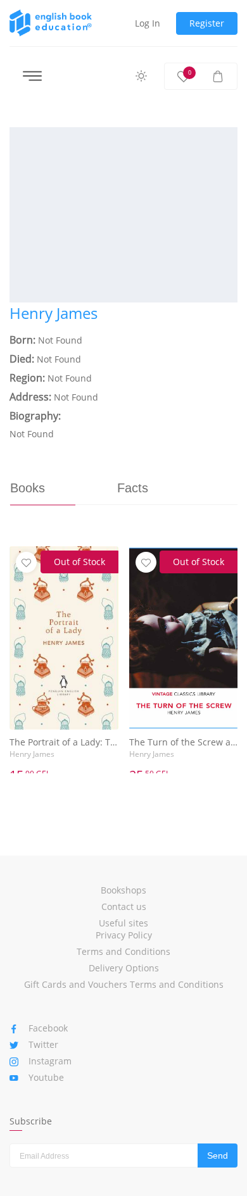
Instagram (50, 1061)
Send (217, 1155)
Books (27, 488)
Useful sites (123, 923)
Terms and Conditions (123, 951)
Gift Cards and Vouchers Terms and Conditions (124, 984)
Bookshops (123, 890)
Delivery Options (124, 968)
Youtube (46, 1077)
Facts (132, 488)
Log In (147, 23)
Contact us (123, 906)
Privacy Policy (124, 935)
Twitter (43, 1044)
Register (206, 23)
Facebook (48, 1028)
